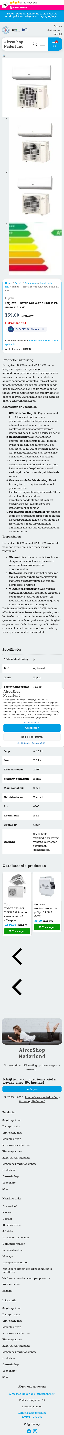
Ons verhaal (9, 1206)
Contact (7, 1218)
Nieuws (6, 1212)
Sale (5, 1188)
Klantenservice (54, 30)
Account (58, 26)
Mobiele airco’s (11, 1138)
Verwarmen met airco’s (16, 1145)
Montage (7, 1256)
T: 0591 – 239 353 (32, 1416)
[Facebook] (29, 1431)
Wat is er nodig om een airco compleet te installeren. (27, 1270)
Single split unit (11, 1120)
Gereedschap (10, 1176)
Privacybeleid (38, 743)
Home (8, 283)
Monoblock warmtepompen (19, 1163)
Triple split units (12, 1132)
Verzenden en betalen (15, 1237)
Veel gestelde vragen (15, 1262)
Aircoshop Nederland (32, 1101)
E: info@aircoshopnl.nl (32, 1412)
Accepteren (32, 727)
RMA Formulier (11, 1284)
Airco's (18, 283)
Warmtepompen (12, 1151)
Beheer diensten (31, 722)
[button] (4, 56)
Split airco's (31, 283)
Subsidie (7, 1231)
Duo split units (11, 1126)
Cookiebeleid (23, 743)
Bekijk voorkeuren (32, 736)
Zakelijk (58, 34)
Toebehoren (9, 1182)
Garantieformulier (13, 1243)
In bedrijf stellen (12, 1250)
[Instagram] (35, 1431)
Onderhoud (9, 1170)
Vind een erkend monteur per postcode (26, 1278)
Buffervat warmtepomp (16, 1157)
